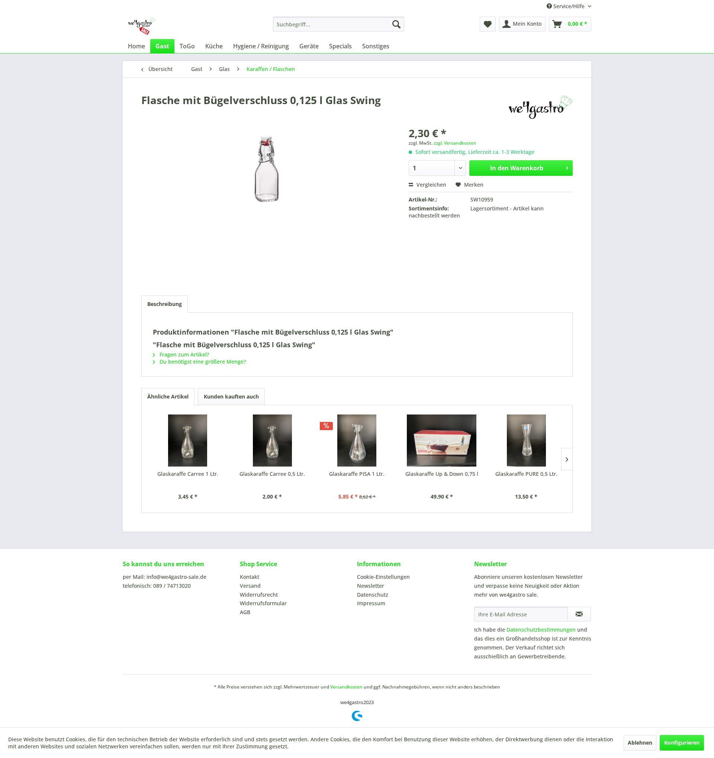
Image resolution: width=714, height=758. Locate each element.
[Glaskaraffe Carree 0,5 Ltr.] (272, 441)
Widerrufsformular (263, 603)
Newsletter (370, 585)
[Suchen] (396, 24)
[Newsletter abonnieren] (579, 614)
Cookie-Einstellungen (383, 576)
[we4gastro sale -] (141, 26)
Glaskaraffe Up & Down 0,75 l (441, 473)
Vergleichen (430, 184)
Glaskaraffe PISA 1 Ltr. (357, 473)
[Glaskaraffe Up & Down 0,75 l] (442, 441)
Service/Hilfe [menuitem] (569, 6)
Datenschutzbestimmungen (541, 629)
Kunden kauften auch (231, 396)
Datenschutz (372, 594)
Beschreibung (164, 303)
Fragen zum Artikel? (183, 354)
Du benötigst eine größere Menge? (202, 361)
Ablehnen (640, 742)
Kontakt (249, 576)
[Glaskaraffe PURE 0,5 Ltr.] (526, 441)
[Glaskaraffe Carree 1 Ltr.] (188, 441)
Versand (250, 585)
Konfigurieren (681, 742)
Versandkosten (346, 687)
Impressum (371, 603)
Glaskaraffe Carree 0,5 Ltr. (272, 473)
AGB (245, 612)
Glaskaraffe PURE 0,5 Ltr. (526, 473)
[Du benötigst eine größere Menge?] (540, 107)
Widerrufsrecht (259, 594)
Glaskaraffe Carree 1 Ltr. (187, 473)
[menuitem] (338, 24)
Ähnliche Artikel (168, 396)
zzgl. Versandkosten (455, 143)
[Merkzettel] (488, 24)
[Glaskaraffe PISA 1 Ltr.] (357, 441)
